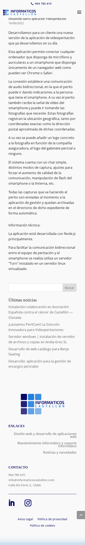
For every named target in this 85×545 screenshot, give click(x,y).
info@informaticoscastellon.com (31, 480)
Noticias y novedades (60, 453)
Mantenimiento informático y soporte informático (47, 445)
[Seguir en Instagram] (28, 503)
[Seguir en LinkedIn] (11, 503)
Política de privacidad (52, 519)
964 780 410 (43, 3)
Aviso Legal (25, 519)
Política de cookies (42, 525)
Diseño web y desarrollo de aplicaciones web (45, 435)
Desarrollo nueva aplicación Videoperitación (37, 18)
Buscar (69, 288)
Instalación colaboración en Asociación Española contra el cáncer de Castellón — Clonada (40, 312)
